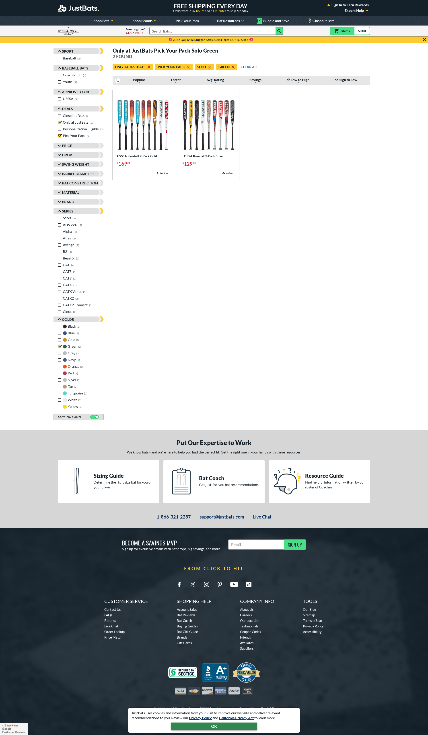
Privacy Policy (200, 718)
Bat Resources (228, 20)
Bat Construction (80, 183)
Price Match (113, 637)
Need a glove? (135, 31)
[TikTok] (248, 584)
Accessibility (312, 632)
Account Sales (187, 609)
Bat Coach (184, 621)
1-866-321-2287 (174, 516)
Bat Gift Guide (187, 632)
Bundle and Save (274, 20)
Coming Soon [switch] (69, 417)
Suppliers (247, 648)
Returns (110, 621)
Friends (245, 637)
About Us (247, 609)
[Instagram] (206, 584)
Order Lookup (114, 632)
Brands (182, 637)
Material (70, 192)
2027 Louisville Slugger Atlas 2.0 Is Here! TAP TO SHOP (211, 40)
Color (68, 319)
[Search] (279, 31)
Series (67, 211)
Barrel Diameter (78, 174)
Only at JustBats (130, 67)
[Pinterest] (220, 584)
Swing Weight (75, 164)
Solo (201, 67)
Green (224, 67)
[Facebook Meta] (179, 584)
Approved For (75, 92)
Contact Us (112, 609)
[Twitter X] (192, 584)
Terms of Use (312, 621)
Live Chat (262, 516)
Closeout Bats (323, 20)
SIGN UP (295, 544)
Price (67, 145)
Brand (68, 202)
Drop (67, 155)
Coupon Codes (250, 632)
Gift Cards (184, 643)
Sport (68, 51)
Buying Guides (187, 626)
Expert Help (354, 10)
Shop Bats (101, 20)
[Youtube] (234, 584)
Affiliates (247, 643)
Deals (67, 108)
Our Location (249, 621)
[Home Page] (78, 8)
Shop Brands (142, 20)
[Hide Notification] (424, 40)
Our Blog (309, 609)
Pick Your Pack (187, 20)
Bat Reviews (186, 615)
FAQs (108, 615)
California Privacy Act (236, 718)
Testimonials (249, 626)
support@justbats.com (222, 516)
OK (214, 726)
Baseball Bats (75, 68)
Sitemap (309, 615)
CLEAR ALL (249, 67)
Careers (246, 615)
